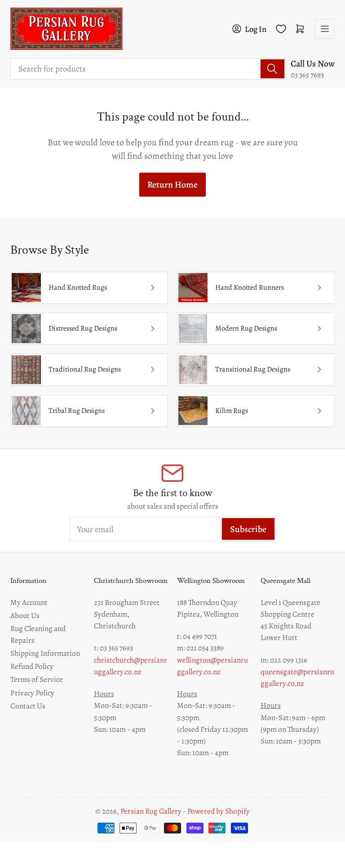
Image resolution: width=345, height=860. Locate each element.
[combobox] (148, 69)
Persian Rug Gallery (150, 811)
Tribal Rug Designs (77, 411)
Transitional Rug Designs (252, 369)
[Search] (272, 69)
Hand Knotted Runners (249, 287)
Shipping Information (45, 653)
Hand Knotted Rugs (78, 287)
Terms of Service (36, 679)
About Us (25, 615)
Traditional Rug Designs (85, 369)
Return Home (172, 185)
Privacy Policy (32, 692)
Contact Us (27, 705)
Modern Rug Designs (246, 328)
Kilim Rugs (231, 411)
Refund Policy (31, 666)
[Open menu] (325, 29)
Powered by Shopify (218, 811)
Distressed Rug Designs (83, 328)
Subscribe (248, 529)
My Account (29, 602)
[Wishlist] (281, 29)
